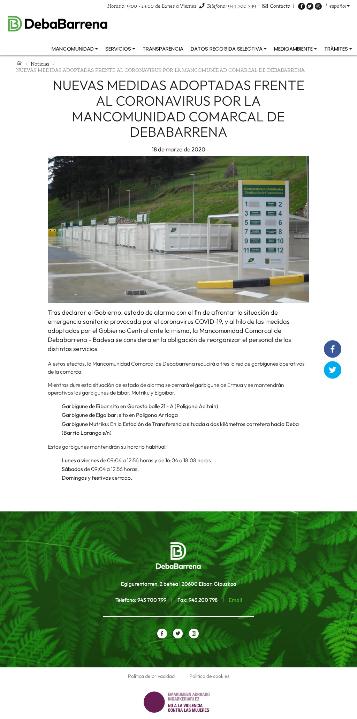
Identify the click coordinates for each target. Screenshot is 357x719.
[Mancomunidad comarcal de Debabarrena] (178, 24)
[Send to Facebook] (332, 349)
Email (235, 600)
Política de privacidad (151, 676)
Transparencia (163, 48)
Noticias (40, 63)
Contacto (280, 5)
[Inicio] (19, 63)
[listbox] (339, 5)
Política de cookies (209, 676)
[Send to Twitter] (332, 370)
